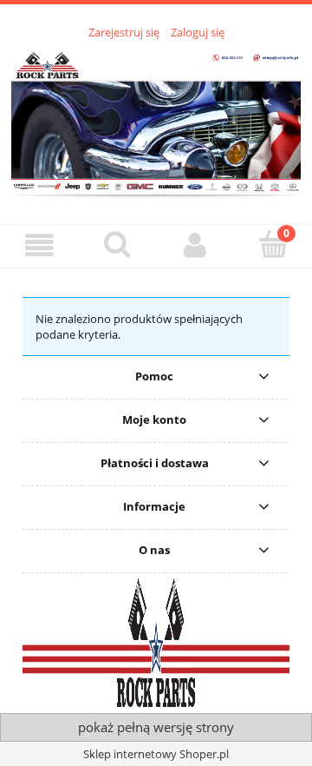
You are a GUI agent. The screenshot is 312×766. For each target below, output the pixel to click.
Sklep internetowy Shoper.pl (156, 754)
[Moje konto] (195, 245)
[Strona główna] (156, 121)
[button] (39, 245)
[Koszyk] (273, 244)
